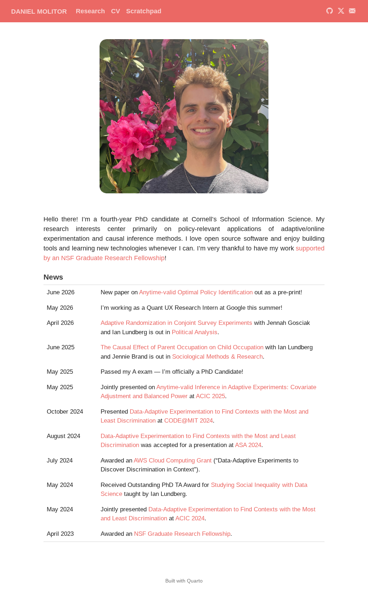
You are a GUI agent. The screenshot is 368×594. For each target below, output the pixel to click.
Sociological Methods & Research (217, 356)
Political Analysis (194, 332)
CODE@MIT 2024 (188, 420)
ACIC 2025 (210, 396)
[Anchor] (68, 276)
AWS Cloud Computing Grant (173, 460)
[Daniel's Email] (352, 11)
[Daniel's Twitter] (341, 11)
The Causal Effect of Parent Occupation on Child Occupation (182, 347)
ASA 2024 (248, 445)
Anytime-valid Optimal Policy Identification (196, 292)
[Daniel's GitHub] (330, 11)
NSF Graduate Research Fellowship (182, 533)
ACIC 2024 (189, 518)
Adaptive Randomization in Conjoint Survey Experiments (176, 322)
